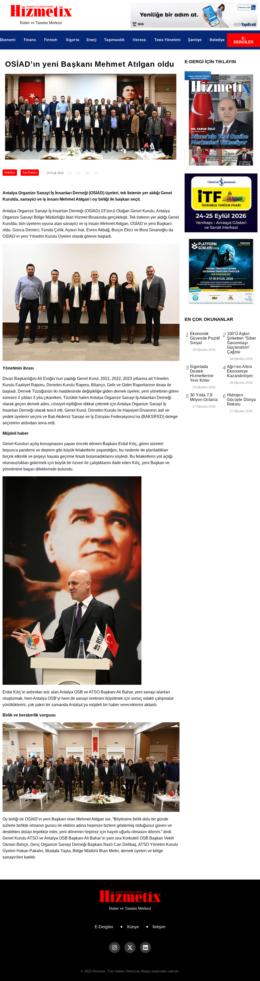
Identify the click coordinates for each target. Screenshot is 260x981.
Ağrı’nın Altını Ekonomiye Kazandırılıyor (240, 371)
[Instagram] (114, 947)
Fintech (50, 40)
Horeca (139, 40)
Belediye (217, 40)
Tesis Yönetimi (167, 40)
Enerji (91, 40)
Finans (30, 40)
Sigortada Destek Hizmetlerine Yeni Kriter (202, 373)
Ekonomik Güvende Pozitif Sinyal (205, 338)
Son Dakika (30, 172)
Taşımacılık (114, 40)
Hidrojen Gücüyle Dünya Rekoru (241, 399)
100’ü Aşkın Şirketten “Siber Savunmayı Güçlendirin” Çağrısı (241, 342)
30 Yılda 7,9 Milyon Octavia (204, 397)
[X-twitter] (130, 947)
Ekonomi (7, 40)
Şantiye (194, 40)
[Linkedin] (145, 947)
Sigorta (72, 40)
